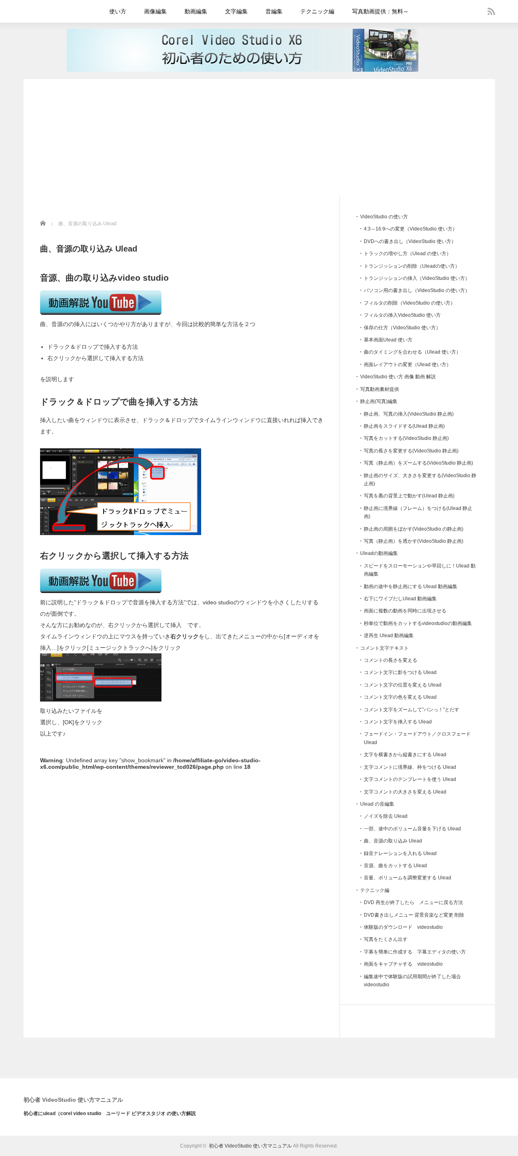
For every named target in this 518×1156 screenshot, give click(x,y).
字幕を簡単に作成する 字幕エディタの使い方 (415, 952)
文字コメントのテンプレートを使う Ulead (410, 779)
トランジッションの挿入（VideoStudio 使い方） (417, 278)
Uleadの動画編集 (379, 553)
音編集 (273, 11)
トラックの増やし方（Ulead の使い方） (407, 253)
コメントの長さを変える (390, 660)
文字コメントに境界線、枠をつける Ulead (410, 767)
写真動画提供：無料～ (380, 11)
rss (491, 11)
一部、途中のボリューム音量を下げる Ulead (412, 829)
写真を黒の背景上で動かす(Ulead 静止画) (409, 496)
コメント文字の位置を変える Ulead (403, 685)
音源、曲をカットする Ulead (395, 865)
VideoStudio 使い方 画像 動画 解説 (398, 377)
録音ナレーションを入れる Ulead (400, 853)
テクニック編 (317, 11)
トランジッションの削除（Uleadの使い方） (412, 266)
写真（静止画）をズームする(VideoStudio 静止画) (418, 463)
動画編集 (196, 11)
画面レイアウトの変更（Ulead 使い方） (407, 364)
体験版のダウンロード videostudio (403, 927)
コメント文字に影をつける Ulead (400, 672)
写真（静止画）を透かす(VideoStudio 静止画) (413, 541)
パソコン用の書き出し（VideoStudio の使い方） (417, 290)
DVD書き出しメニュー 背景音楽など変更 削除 (414, 915)
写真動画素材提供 (379, 389)
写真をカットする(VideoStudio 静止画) (406, 438)
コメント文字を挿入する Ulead (398, 722)
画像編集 (155, 11)
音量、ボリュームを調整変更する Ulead (407, 878)
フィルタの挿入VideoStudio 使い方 (402, 315)
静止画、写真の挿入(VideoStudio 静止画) (409, 414)
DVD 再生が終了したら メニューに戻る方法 (413, 902)
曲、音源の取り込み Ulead (393, 841)
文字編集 (236, 11)
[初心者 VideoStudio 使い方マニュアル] (254, 69)
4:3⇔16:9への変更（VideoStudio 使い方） (410, 229)
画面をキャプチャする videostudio (403, 964)
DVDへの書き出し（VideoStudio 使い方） (410, 241)
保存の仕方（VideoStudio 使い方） (402, 328)
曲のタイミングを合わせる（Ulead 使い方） (412, 352)
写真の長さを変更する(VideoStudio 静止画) (411, 451)
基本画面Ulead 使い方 (388, 340)
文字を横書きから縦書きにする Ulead (405, 754)
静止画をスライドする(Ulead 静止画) (404, 426)
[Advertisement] (259, 135)
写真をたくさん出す (386, 939)
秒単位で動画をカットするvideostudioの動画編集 (418, 623)
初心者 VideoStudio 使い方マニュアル (73, 1099)
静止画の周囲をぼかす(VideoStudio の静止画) (413, 529)
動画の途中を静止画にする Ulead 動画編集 (410, 586)
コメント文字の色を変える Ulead (400, 697)
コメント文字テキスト (384, 648)
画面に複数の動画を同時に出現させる (405, 611)
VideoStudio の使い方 (384, 217)
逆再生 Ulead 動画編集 (389, 635)
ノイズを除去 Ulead (386, 816)
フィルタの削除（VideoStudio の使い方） (409, 303)
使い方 (117, 11)
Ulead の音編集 (377, 804)
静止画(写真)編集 (378, 401)
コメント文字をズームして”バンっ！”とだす (411, 709)
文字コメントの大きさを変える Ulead (405, 792)
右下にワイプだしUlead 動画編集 (400, 598)
